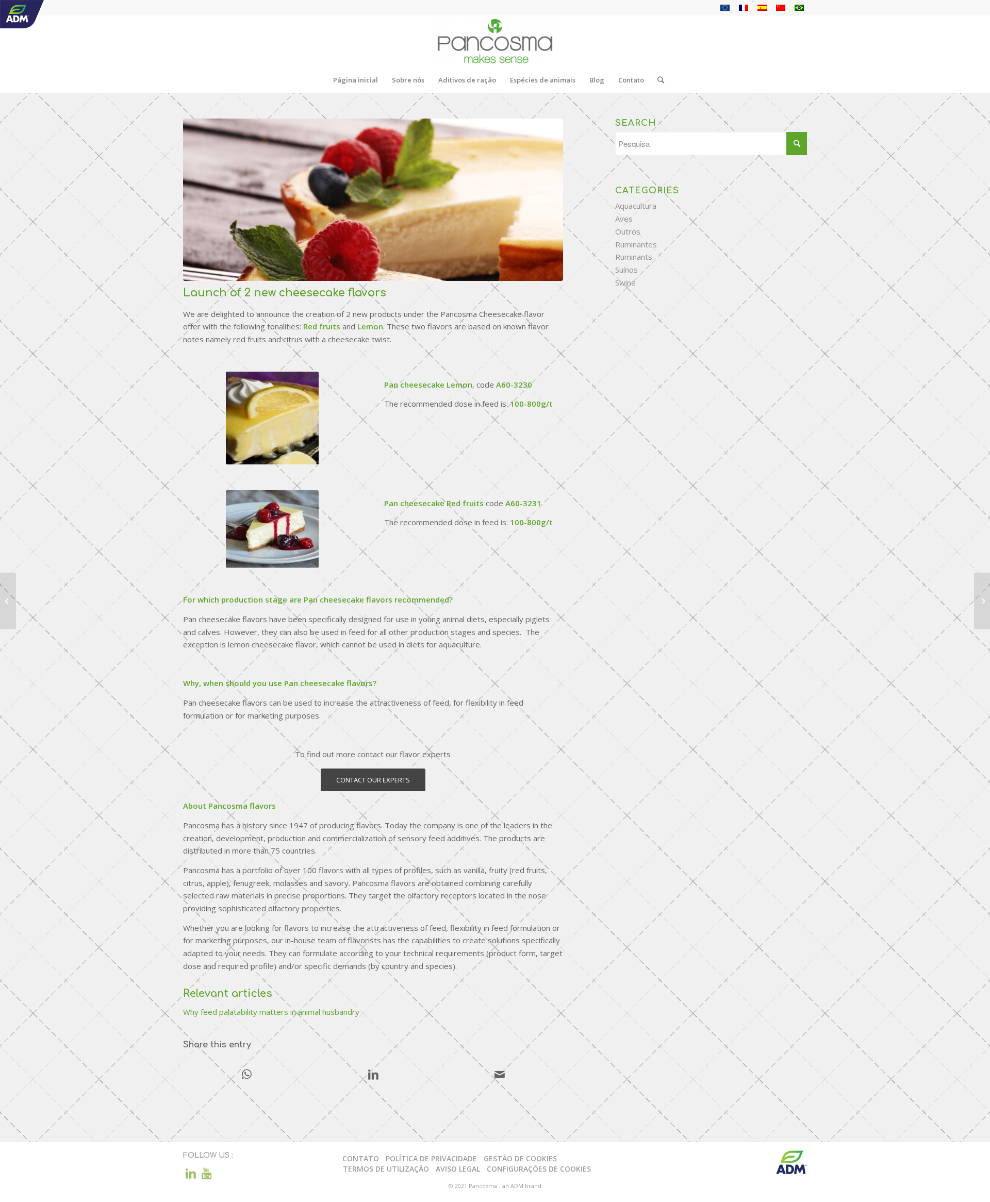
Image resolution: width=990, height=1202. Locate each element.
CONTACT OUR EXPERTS (373, 779)
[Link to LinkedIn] (191, 1173)
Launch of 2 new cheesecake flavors (284, 293)
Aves (624, 218)
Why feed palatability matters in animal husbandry (271, 1012)
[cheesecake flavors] (373, 200)
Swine (625, 282)
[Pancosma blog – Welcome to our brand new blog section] (8, 601)
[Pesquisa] (657, 80)
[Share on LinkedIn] (373, 1075)
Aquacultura (635, 206)
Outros (627, 231)
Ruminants (633, 257)
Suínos (626, 269)
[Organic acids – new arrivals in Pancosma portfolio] (982, 601)
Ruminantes (636, 244)
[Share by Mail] (500, 1075)
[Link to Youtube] (206, 1173)
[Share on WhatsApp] (247, 1075)
